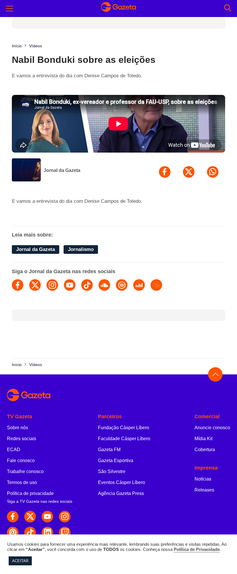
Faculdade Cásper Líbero (124, 438)
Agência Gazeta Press (121, 493)
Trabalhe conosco (25, 471)
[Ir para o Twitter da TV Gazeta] (30, 516)
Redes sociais (21, 438)
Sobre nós (17, 427)
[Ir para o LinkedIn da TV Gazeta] (47, 532)
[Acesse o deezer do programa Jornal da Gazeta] (139, 285)
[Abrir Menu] (9, 9)
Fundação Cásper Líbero (123, 427)
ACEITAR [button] (20, 561)
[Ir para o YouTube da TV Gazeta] (47, 516)
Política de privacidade (30, 493)
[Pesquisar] (227, 8)
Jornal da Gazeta (62, 170)
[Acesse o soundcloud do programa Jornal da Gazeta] (104, 285)
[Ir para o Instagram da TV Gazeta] (65, 516)
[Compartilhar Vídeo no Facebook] (165, 172)
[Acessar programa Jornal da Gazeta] (26, 170)
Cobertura (205, 449)
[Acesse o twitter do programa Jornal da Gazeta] (35, 285)
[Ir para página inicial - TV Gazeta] (118, 8)
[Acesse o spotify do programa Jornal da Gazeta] (121, 285)
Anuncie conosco (212, 427)
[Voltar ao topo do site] (215, 374)
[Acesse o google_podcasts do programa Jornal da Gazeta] (156, 285)
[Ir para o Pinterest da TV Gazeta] (12, 532)
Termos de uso (22, 482)
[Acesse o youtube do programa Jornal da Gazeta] (69, 285)
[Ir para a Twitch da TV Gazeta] (65, 532)
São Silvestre (111, 471)
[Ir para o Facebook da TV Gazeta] (12, 516)
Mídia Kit (203, 438)
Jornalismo (81, 249)
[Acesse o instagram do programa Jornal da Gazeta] (52, 285)
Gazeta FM (109, 449)
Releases (204, 489)
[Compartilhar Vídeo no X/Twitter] (189, 172)
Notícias (203, 479)
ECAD (13, 449)
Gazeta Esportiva (115, 460)
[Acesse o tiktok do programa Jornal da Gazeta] (87, 285)
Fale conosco (21, 460)
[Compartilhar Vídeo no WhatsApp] (213, 172)
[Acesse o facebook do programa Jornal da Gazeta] (17, 285)
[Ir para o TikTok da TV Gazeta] (30, 532)
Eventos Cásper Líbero (121, 482)
